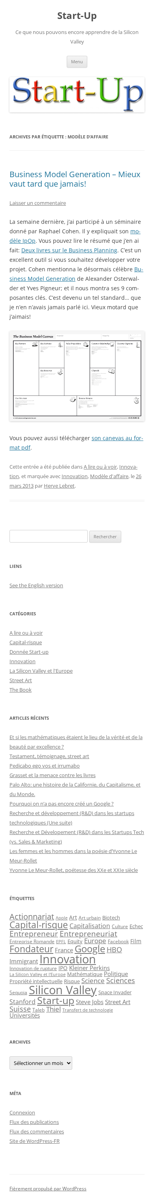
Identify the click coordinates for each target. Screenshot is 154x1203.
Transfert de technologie (87, 1010)
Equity (75, 941)
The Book (20, 689)
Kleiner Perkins (89, 968)
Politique (116, 974)
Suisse (20, 1009)
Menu (77, 61)
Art (73, 917)
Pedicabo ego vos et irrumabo (44, 765)
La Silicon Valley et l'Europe (41, 670)
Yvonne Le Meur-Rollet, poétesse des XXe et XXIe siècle (73, 870)
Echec (136, 926)
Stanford (22, 1001)
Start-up (55, 1000)
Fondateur (31, 948)
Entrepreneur (33, 933)
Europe (95, 940)
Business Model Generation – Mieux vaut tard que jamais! (74, 179)
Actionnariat (31, 916)
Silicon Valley (63, 990)
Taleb (38, 1010)
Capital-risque (25, 642)
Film (135, 941)
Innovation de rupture (33, 968)
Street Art (20, 680)
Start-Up (77, 15)
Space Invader (114, 992)
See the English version (36, 585)
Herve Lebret (59, 485)
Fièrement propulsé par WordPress (47, 1188)
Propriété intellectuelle (35, 981)
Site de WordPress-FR (34, 1140)
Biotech (111, 917)
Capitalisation (89, 925)
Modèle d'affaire (109, 476)
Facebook (118, 941)
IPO (63, 968)
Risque (72, 981)
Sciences (120, 980)
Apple (62, 918)
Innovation (75, 476)
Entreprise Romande (31, 941)
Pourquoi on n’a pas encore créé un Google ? (61, 803)
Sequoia (18, 992)
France (64, 950)
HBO (114, 949)
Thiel (53, 1009)
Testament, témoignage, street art (49, 756)
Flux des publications (34, 1121)
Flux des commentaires (36, 1131)
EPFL (61, 941)
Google (90, 948)
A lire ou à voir (100, 466)
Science (93, 980)
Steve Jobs (89, 1002)
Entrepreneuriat (88, 933)
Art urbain (90, 917)
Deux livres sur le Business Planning (69, 250)
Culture (120, 926)
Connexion (22, 1112)
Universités (24, 1015)
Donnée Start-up (29, 651)
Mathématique (84, 974)
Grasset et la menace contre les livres (52, 775)
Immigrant (23, 961)
